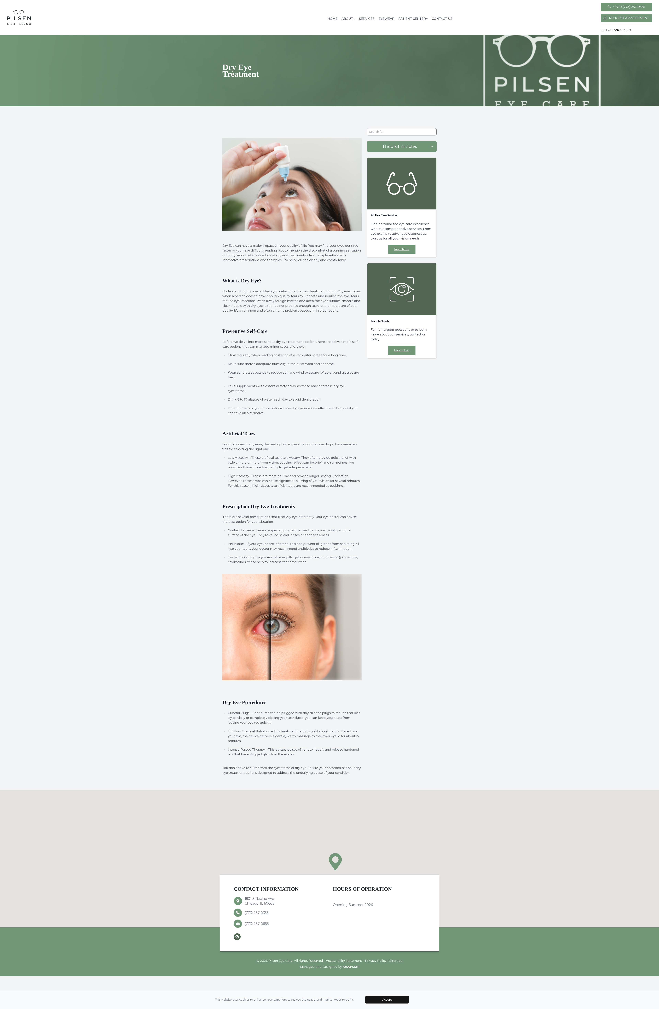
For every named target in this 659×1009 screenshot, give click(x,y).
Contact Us (442, 19)
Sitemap (395, 961)
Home (333, 19)
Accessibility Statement (344, 961)
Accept (387, 999)
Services (366, 19)
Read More (401, 249)
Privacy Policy (375, 961)
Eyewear (386, 19)
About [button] (347, 19)
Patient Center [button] (412, 19)
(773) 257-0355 (257, 913)
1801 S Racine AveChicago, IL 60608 (260, 901)
